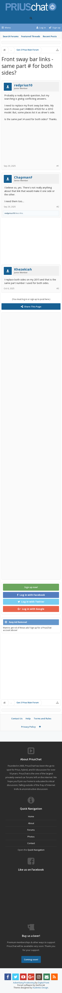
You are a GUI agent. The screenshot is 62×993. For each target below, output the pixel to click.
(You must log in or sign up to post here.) (31, 299)
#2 (58, 206)
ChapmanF (23, 177)
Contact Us (16, 718)
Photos (31, 836)
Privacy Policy (28, 726)
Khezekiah (23, 269)
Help (28, 718)
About (31, 823)
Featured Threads (30, 36)
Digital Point (43, 982)
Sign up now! (31, 587)
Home (31, 816)
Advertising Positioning (24, 982)
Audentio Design (40, 987)
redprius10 (23, 85)
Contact (31, 843)
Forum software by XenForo (31, 985)
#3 (58, 288)
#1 (58, 166)
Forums (31, 829)
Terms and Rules (42, 718)
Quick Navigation (36, 849)
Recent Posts (50, 36)
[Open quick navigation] (57, 50)
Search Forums (11, 36)
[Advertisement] (31, 141)
